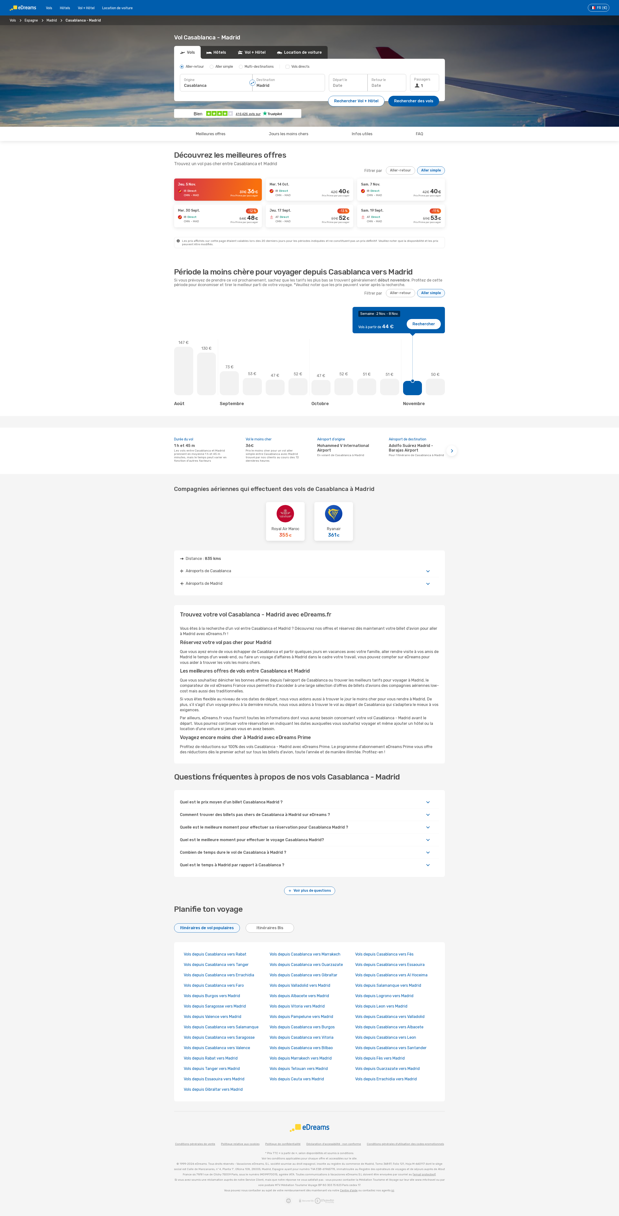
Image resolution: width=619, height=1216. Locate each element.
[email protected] (424, 1174)
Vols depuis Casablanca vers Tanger (216, 964)
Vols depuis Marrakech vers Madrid (301, 1058)
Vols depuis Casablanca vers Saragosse (219, 1037)
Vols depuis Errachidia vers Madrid (386, 1079)
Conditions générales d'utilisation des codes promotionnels (405, 1144)
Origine (189, 80)
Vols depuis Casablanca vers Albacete (389, 1027)
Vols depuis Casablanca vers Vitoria (301, 1037)
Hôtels (65, 8)
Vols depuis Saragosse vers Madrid (215, 1006)
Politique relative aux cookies (240, 1144)
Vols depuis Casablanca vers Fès (384, 954)
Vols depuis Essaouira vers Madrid (214, 1079)
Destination (266, 80)
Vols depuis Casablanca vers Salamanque (221, 1027)
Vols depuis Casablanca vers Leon (385, 1037)
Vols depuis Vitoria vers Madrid (297, 1006)
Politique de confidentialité (283, 1144)
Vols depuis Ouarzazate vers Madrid (387, 1068)
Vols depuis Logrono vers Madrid (384, 996)
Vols (49, 8)
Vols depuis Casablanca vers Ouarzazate (306, 964)
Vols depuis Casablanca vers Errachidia (219, 975)
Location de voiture (117, 8)
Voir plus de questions (312, 891)
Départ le (340, 80)
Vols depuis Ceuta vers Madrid (297, 1079)
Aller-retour (400, 170)
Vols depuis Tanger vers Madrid (212, 1068)
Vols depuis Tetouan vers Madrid (299, 1068)
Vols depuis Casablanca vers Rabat (215, 954)
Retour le (379, 80)
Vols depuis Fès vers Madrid (380, 1058)
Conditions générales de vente (195, 1144)
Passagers (422, 79)
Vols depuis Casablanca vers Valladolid (390, 1016)
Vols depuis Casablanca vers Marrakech (305, 954)
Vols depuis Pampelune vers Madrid (301, 1016)
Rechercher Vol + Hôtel (356, 101)
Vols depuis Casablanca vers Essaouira (390, 964)
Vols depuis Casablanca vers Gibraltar (303, 975)
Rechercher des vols (413, 101)
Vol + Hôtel (86, 8)
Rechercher (424, 324)
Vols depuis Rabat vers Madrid (211, 1058)
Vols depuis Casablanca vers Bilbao (301, 1047)
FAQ (419, 134)
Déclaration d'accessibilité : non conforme (333, 1144)
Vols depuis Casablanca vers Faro (214, 985)
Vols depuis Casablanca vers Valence (217, 1047)
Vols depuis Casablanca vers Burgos (302, 1027)
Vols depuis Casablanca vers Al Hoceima (391, 975)
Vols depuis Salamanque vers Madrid (388, 985)
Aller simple (431, 170)
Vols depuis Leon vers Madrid (381, 1006)
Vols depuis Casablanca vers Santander (391, 1047)
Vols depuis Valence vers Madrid (212, 1016)
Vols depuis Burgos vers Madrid (212, 996)
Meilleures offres (210, 134)
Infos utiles (362, 134)
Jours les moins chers (288, 134)
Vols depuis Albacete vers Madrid (299, 996)
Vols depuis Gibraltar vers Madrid (213, 1089)
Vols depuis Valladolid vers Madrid (300, 985)
